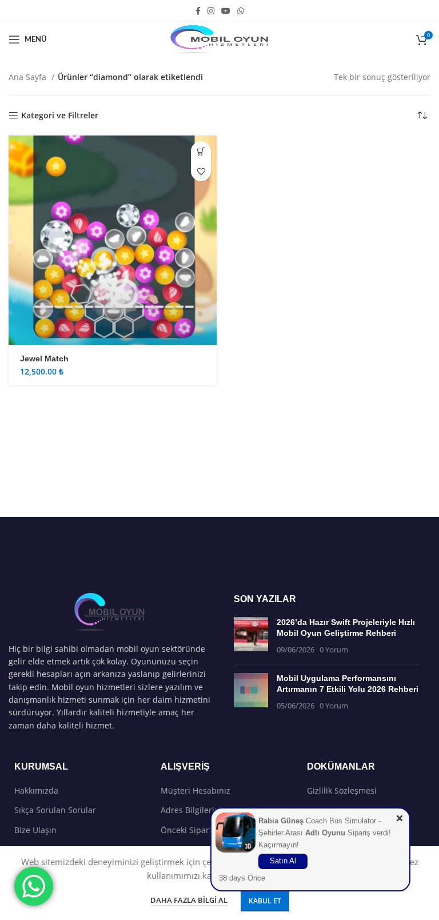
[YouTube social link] (226, 10)
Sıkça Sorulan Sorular (55, 809)
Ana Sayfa (29, 76)
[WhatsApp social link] (241, 10)
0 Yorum (334, 650)
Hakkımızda (36, 790)
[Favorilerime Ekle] (201, 171)
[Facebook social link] (198, 10)
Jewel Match (44, 358)
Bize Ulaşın (35, 830)
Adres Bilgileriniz (193, 809)
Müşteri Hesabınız (195, 790)
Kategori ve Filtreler (59, 116)
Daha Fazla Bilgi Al (189, 900)
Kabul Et (265, 901)
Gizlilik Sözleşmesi (342, 790)
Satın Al (283, 861)
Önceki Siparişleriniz (200, 830)
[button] (201, 151)
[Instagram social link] (211, 10)
